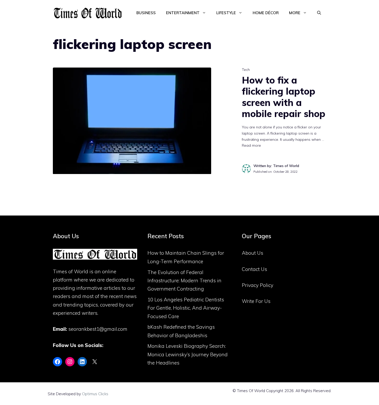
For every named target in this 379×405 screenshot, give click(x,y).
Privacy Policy (257, 285)
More (294, 12)
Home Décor (266, 12)
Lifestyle (226, 12)
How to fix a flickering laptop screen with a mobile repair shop (283, 96)
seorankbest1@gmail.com (97, 329)
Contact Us (254, 269)
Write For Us (256, 301)
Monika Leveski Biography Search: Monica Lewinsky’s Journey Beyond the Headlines (187, 354)
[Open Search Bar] (319, 13)
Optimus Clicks (95, 393)
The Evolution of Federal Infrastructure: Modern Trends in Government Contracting (184, 280)
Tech (246, 69)
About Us (252, 253)
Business (146, 12)
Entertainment (183, 12)
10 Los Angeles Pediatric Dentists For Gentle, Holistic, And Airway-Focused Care (185, 307)
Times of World (70, 271)
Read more (251, 145)
